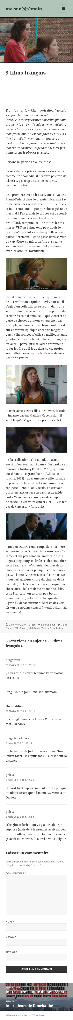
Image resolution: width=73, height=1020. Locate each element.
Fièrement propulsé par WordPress (25, 1015)
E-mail (11, 936)
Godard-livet (15, 706)
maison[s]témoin (24, 9)
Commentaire (16, 873)
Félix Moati (20, 628)
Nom (10, 921)
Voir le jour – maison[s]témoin (35, 692)
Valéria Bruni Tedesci (52, 628)
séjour (51, 624)
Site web (11, 952)
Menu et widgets (63, 12)
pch (33, 624)
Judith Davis (33, 628)
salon (44, 624)
